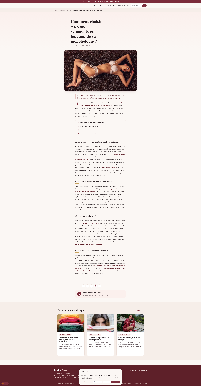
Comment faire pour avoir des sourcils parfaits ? (99, 338)
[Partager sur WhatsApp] (95, 286)
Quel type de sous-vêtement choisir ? (88, 134)
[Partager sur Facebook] (83, 286)
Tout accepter (116, 381)
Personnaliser (97, 381)
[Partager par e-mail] (99, 286)
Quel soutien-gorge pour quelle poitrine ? (89, 126)
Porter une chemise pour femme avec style (129, 338)
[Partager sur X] (87, 286)
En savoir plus (84, 381)
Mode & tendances (122, 5)
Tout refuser (107, 381)
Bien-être (111, 5)
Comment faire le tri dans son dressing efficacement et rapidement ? (69, 339)
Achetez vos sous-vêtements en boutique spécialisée (92, 122)
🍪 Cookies (5, 383)
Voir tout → (140, 310)
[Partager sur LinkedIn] (91, 286)
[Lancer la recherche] (144, 5)
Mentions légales (131, 370)
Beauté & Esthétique (99, 5)
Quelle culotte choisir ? (85, 130)
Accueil (55, 10)
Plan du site (143, 370)
